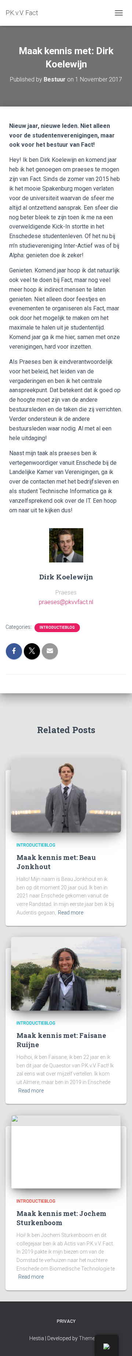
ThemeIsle (91, 1338)
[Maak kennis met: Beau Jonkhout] (66, 795)
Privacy (66, 1321)
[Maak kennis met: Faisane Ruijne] (66, 973)
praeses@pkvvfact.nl (66, 602)
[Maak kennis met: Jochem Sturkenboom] (66, 1151)
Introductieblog (57, 627)
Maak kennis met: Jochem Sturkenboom (61, 1218)
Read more (70, 913)
